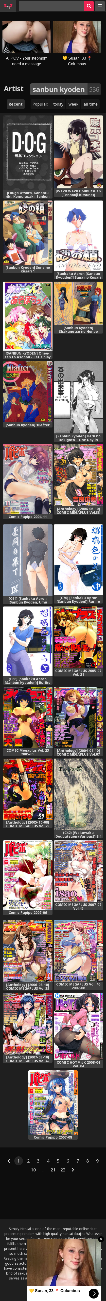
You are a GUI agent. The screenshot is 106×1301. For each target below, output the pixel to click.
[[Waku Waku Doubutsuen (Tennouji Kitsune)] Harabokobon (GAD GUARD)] (78, 151)
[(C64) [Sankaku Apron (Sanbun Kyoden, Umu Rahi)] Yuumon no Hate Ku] (28, 560)
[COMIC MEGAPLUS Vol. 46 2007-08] (78, 950)
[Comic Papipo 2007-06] (28, 875)
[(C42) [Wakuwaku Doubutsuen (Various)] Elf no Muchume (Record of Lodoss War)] (78, 794)
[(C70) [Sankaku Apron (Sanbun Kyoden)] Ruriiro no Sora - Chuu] (78, 559)
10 (33, 1170)
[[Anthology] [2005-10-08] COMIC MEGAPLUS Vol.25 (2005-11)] (28, 789)
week (73, 104)
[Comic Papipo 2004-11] (28, 479)
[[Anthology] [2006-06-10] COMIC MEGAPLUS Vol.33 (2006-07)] (78, 475)
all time (91, 104)
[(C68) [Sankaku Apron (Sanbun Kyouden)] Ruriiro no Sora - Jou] (28, 641)
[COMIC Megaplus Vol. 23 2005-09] (28, 717)
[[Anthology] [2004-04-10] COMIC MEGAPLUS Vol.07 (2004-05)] (78, 717)
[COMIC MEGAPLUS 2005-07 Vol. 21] (78, 637)
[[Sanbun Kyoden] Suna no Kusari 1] (28, 233)
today (58, 104)
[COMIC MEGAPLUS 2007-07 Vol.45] (78, 871)
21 (53, 1170)
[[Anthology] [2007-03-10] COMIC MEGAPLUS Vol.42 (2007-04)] (28, 1023)
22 (62, 1170)
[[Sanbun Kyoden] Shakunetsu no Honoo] (78, 303)
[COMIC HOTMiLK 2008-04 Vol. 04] (78, 1026)
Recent (16, 104)
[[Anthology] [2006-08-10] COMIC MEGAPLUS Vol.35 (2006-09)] (28, 951)
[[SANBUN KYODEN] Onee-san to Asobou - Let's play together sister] (28, 316)
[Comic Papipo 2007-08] (53, 1102)
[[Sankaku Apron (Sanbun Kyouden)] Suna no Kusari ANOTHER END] (78, 236)
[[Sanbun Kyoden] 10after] (28, 391)
